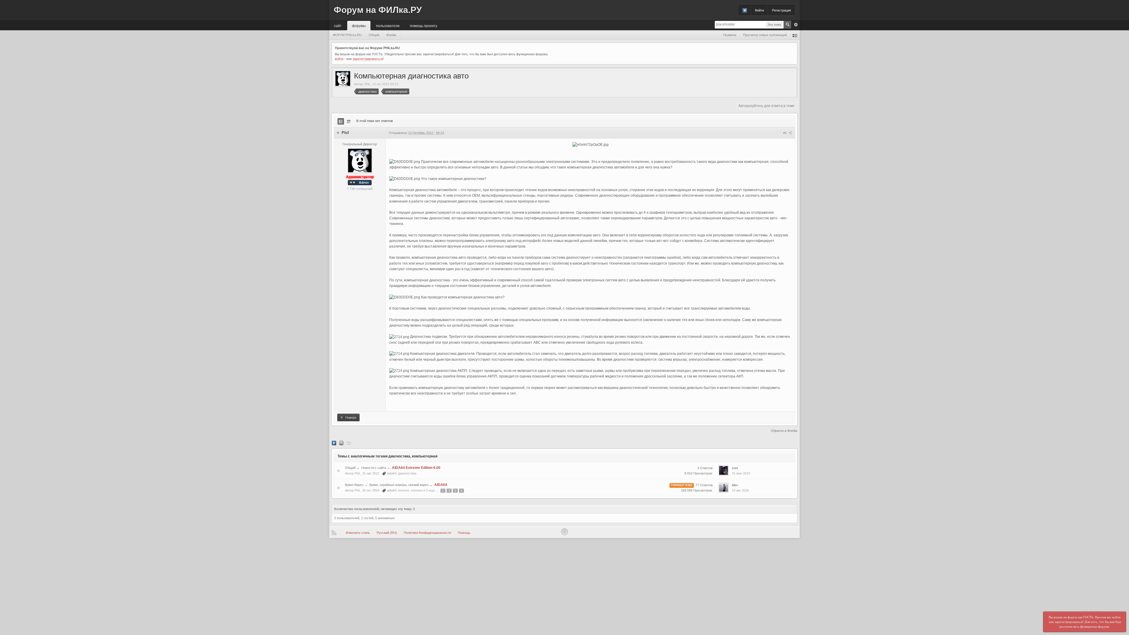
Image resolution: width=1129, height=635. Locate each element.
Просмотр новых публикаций (765, 35)
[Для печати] (341, 442)
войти (339, 59)
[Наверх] (564, 531)
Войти (759, 10)
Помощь (464, 532)
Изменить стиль (358, 532)
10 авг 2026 (740, 490)
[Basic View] (348, 121)
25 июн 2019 (741, 473)
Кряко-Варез (354, 485)
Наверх (351, 417)
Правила (729, 35)
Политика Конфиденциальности (427, 532)
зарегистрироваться (368, 59)
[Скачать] (348, 442)
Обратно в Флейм (784, 430)
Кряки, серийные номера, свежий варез (398, 485)
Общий (350, 467)
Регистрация (781, 10)
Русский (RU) (387, 532)
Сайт (338, 25)
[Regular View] (341, 121)
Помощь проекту (423, 25)
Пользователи (388, 25)
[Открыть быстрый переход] (795, 35)
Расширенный (796, 25)
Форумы (359, 25)
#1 (785, 133)
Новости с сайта (373, 467)
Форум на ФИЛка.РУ (378, 10)
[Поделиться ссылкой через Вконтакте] (334, 442)
